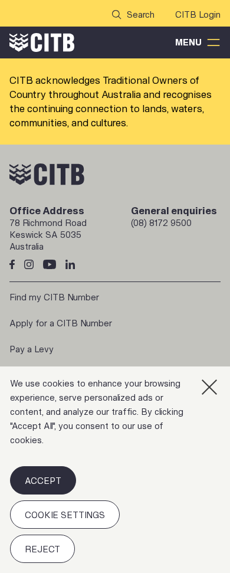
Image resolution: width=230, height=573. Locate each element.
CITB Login (198, 14)
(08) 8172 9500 (161, 222)
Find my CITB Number (54, 297)
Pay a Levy (31, 349)
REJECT (42, 549)
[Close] (209, 387)
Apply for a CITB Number (60, 323)
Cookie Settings (65, 514)
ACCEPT (43, 480)
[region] (115, 469)
